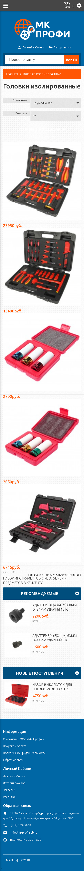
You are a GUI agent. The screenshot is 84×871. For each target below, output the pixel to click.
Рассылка (9, 797)
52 (34, 116)
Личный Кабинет (14, 776)
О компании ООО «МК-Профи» (23, 739)
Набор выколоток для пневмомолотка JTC (52, 687)
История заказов (14, 783)
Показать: (21, 113)
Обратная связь (13, 760)
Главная (12, 74)
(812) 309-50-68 (21, 825)
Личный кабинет (33, 47)
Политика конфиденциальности (24, 753)
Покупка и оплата (14, 746)
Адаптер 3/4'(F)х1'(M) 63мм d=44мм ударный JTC (54, 638)
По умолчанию (42, 103)
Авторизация (62, 47)
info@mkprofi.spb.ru (24, 832)
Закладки (9, 790)
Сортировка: (19, 100)
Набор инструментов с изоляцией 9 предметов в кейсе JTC (34, 580)
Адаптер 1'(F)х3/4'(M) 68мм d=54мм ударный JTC (54, 607)
